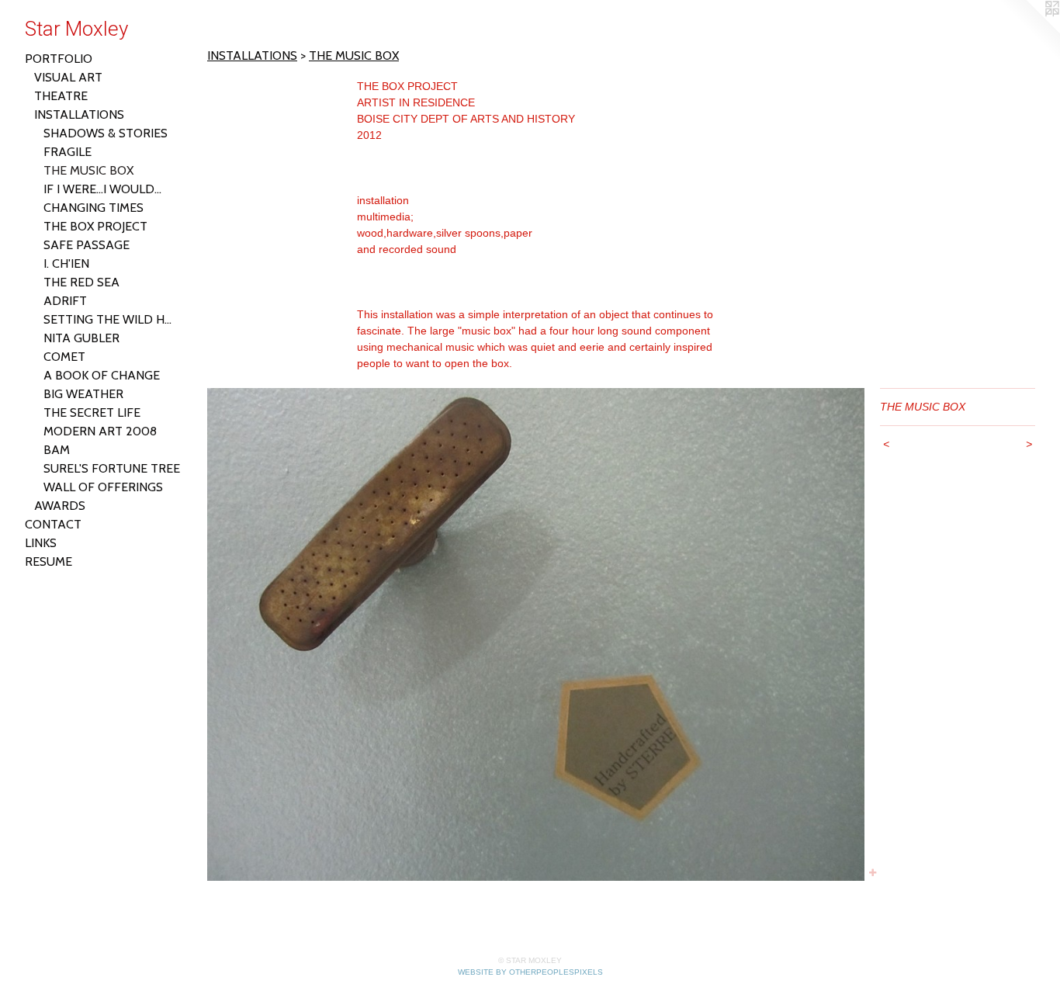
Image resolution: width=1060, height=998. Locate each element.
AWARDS (59, 505)
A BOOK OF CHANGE (101, 375)
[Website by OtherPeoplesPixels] (1029, 31)
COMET (64, 356)
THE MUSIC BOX (88, 170)
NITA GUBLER (81, 338)
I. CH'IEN (66, 263)
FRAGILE (67, 151)
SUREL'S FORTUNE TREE (111, 468)
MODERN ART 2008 (100, 431)
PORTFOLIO (58, 58)
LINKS (41, 542)
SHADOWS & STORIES (105, 133)
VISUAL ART (68, 77)
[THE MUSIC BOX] (535, 634)
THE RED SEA (81, 282)
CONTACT (53, 524)
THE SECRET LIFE (91, 412)
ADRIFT (65, 300)
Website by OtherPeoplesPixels (530, 972)
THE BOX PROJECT (95, 226)
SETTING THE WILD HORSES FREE (111, 319)
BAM (56, 449)
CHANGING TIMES (93, 207)
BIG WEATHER (83, 393)
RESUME (48, 561)
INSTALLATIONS (79, 114)
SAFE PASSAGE (86, 244)
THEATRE (61, 95)
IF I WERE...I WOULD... (102, 189)
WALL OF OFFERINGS (103, 487)
